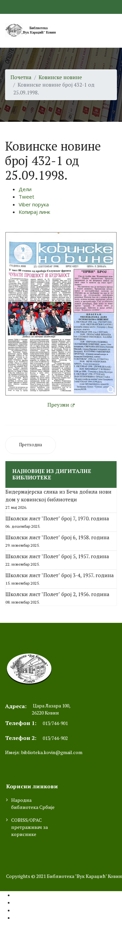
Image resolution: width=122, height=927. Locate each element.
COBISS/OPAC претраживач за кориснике (29, 827)
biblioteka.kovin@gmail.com (51, 752)
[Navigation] (114, 31)
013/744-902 (55, 738)
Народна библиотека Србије (33, 803)
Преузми (58, 404)
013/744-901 (55, 723)
